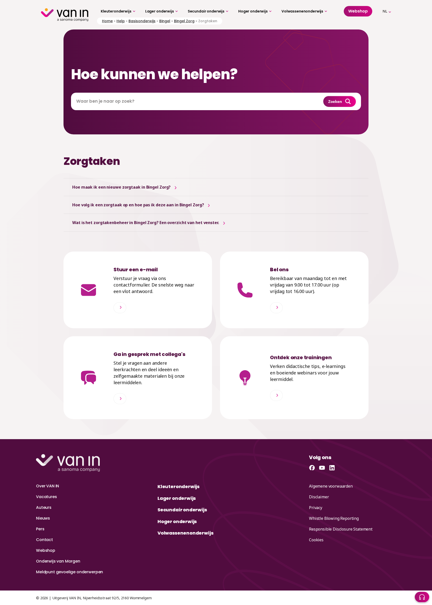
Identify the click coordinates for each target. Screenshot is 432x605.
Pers (40, 529)
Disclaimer (319, 497)
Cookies (316, 540)
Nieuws (43, 518)
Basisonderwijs (142, 20)
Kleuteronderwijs (116, 11)
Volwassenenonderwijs (302, 11)
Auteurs (44, 507)
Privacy (315, 507)
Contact (44, 540)
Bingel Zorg (184, 20)
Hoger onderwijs (253, 11)
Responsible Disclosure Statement (340, 529)
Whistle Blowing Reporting (334, 518)
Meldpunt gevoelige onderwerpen (69, 572)
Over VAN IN (47, 486)
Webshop (45, 550)
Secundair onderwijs (206, 11)
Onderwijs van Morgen (58, 561)
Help (120, 20)
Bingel (164, 20)
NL (384, 11)
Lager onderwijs (159, 11)
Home (107, 20)
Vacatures (46, 497)
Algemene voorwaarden (331, 486)
